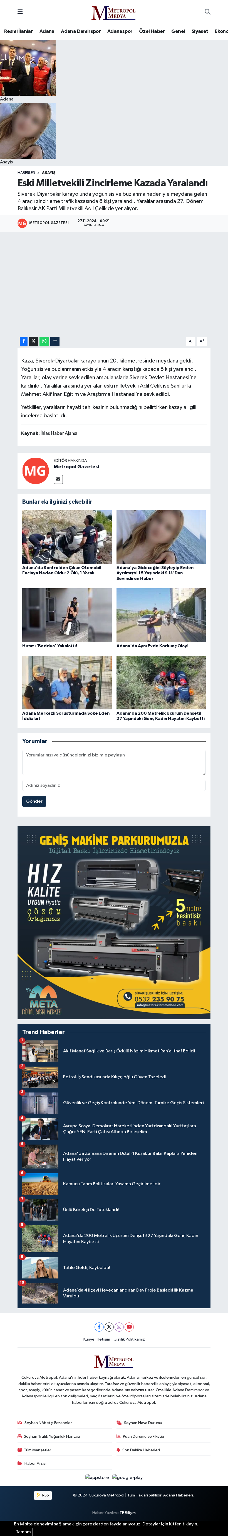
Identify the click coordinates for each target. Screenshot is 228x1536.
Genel (178, 31)
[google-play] (127, 1477)
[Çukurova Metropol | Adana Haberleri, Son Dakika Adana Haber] (113, 12)
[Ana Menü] (20, 12)
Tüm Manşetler (37, 1450)
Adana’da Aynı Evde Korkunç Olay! (153, 646)
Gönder (34, 801)
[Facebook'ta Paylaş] (24, 341)
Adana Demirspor (81, 31)
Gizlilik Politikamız (129, 1339)
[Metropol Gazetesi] (35, 470)
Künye (89, 1339)
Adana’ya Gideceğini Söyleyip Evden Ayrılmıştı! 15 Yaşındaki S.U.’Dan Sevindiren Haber (155, 572)
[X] (109, 1327)
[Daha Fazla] (55, 341)
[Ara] (207, 12)
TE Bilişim (128, 1513)
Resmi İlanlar (18, 31)
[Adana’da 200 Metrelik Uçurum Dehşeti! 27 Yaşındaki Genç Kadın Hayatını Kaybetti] (161, 682)
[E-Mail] (58, 479)
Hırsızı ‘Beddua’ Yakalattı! (49, 646)
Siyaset (200, 31)
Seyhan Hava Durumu (143, 1423)
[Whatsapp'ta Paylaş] (44, 341)
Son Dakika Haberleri (141, 1450)
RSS (45, 1495)
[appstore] (97, 1477)
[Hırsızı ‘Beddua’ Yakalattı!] (67, 615)
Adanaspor (120, 31)
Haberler (26, 173)
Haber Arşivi (35, 1463)
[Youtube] (129, 1327)
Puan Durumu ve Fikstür (144, 1436)
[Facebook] (99, 1327)
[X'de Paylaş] (33, 341)
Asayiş (49, 173)
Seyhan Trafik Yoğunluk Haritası (52, 1436)
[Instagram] (119, 1327)
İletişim (104, 1339)
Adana (46, 31)
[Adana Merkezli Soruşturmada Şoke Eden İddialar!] (67, 682)
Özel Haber (152, 31)
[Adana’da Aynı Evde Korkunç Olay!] (161, 615)
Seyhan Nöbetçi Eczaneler (48, 1423)
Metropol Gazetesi (76, 466)
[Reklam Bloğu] (114, 922)
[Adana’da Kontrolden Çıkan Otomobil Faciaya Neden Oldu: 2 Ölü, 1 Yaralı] (67, 537)
